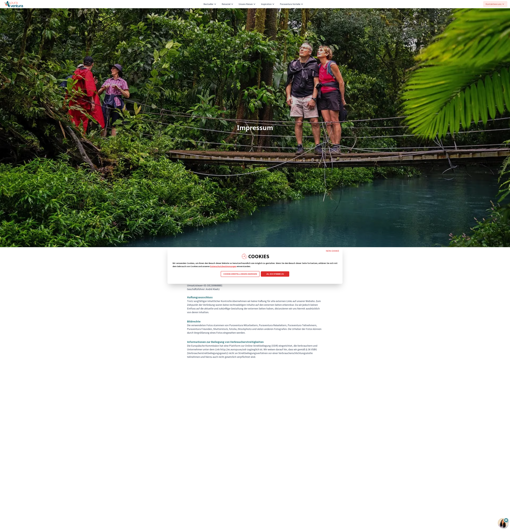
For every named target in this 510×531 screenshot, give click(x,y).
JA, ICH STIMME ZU (275, 274)
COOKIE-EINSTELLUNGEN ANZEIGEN (240, 274)
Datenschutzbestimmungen (223, 266)
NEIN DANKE (332, 251)
